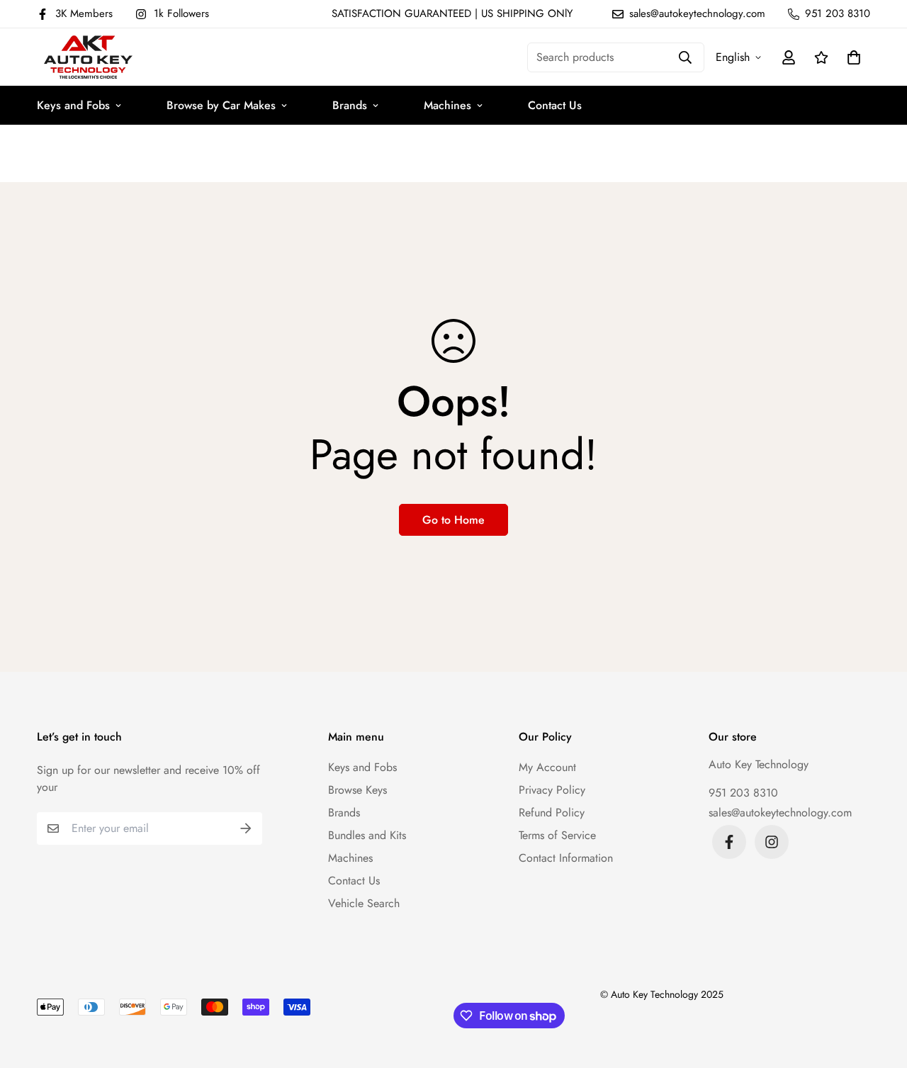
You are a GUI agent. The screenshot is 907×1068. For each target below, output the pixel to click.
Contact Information (566, 858)
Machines (447, 105)
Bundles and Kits (367, 835)
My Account (547, 767)
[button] (851, 57)
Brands (349, 105)
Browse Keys (357, 790)
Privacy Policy (552, 790)
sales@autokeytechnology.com (780, 812)
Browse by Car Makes (221, 105)
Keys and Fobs (73, 105)
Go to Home (453, 520)
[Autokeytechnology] (88, 57)
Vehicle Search (364, 903)
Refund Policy (552, 812)
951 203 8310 (743, 793)
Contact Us (555, 105)
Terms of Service (557, 835)
